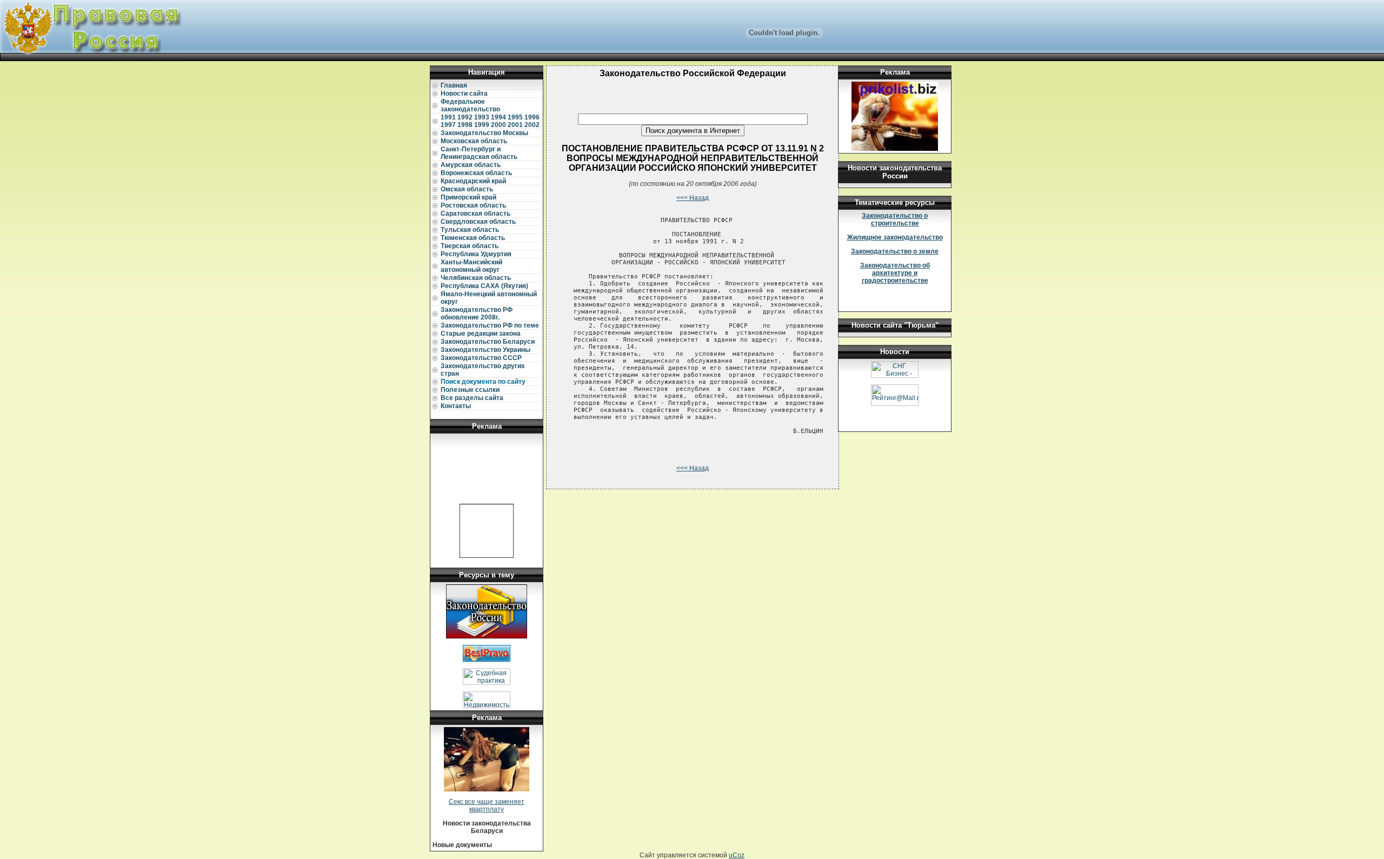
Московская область (474, 141)
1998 (465, 125)
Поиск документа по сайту (483, 381)
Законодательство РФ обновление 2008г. (477, 313)
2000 (498, 125)
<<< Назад (692, 198)
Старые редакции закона (481, 333)
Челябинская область (476, 278)
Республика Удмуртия (476, 254)
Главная (454, 85)
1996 (532, 117)
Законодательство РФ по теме (490, 325)
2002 (532, 125)
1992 (465, 117)
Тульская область (470, 230)
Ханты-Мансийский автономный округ (471, 266)
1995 (515, 117)
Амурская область (471, 165)
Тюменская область (473, 238)
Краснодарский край (473, 181)
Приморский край (468, 197)
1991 (448, 117)
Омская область (467, 189)
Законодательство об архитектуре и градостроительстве (895, 273)
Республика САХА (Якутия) (484, 286)
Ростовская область (473, 205)
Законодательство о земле (895, 251)
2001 (515, 125)
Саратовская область (475, 213)
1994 (498, 117)
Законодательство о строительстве (895, 219)
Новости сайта (464, 93)
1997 (448, 125)
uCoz (736, 855)
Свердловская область (478, 221)
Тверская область (469, 246)
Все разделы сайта (472, 398)
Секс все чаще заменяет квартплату (486, 805)
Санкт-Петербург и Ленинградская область (479, 153)
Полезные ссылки (470, 390)
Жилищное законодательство (895, 237)
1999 (481, 125)
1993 (481, 117)
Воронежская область (476, 173)
